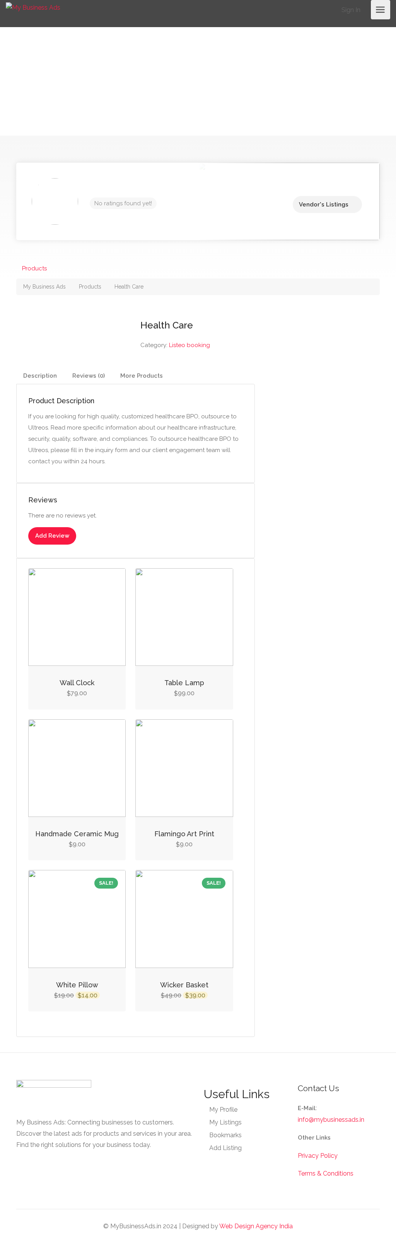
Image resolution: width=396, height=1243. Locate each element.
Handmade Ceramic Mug (77, 834)
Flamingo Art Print (184, 834)
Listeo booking (189, 345)
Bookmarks (225, 1135)
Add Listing (225, 1148)
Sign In (350, 10)
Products (34, 268)
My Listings (225, 1122)
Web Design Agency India (256, 1226)
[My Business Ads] (33, 7)
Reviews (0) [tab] (88, 375)
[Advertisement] (198, 81)
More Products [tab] (141, 375)
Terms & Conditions (325, 1173)
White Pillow (77, 985)
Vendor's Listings (323, 204)
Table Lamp (184, 683)
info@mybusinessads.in (331, 1119)
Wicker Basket (184, 985)
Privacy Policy (318, 1155)
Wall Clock (77, 683)
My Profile (223, 1109)
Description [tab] (40, 375)
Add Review (52, 535)
